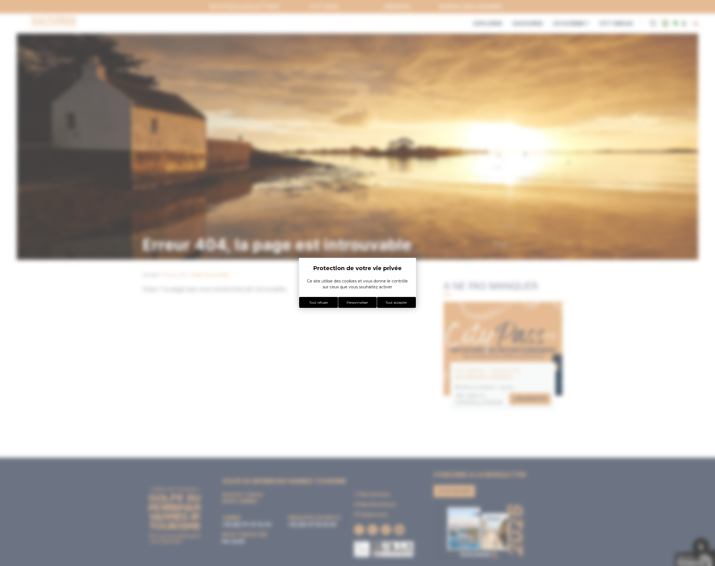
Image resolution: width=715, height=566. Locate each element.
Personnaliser (357, 302)
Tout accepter (396, 302)
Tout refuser (318, 302)
